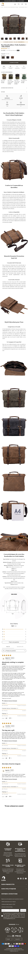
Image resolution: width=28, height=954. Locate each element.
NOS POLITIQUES (8, 889)
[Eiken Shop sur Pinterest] (21, 878)
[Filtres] (3, 650)
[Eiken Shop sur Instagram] (23, 878)
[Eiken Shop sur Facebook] (18, 878)
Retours (3, 91)
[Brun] (12, 57)
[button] (4, 48)
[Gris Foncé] (8, 57)
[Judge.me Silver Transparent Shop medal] (20, 930)
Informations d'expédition (7, 87)
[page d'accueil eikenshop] (2, 4)
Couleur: (5, 53)
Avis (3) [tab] (8, 646)
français (8, 939)
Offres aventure (9, 894)
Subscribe (23, 910)
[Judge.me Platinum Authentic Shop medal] (14, 930)
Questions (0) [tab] (20, 646)
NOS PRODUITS (7, 884)
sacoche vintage (17, 130)
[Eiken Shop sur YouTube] (26, 878)
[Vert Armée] (3, 57)
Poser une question (14, 642)
